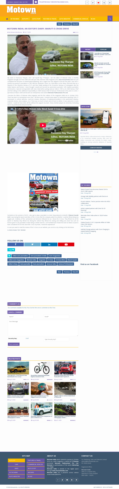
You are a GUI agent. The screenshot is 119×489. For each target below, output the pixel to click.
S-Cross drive (60, 260)
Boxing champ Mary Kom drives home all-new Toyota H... (64, 376)
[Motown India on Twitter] (92, 2)
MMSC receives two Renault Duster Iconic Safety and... (16, 396)
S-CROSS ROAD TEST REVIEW (16, 230)
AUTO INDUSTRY (64, 19)
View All (75, 24)
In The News (86, 185)
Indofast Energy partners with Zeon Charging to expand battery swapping (95, 230)
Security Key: (12, 338)
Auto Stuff (36, 19)
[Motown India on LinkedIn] (109, 2)
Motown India (31, 260)
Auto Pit (12, 460)
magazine (42, 260)
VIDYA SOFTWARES (107, 487)
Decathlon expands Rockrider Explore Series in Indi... (40, 376)
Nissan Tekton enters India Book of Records (64, 396)
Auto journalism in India (38, 256)
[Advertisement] (78, 10)
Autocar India (51, 264)
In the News (15, 19)
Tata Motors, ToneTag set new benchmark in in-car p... (17, 376)
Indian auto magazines (16, 260)
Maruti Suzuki (72, 260)
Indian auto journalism (20, 256)
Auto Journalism (38, 264)
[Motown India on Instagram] (104, 2)
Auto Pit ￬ (25, 19)
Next (59, 24)
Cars (16, 464)
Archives (31, 472)
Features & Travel (50, 19)
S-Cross (50, 260)
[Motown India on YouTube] (98, 2)
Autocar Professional (66, 264)
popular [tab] (103, 49)
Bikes (16, 468)
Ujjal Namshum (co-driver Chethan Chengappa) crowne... (18, 416)
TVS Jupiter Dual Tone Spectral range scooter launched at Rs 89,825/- (62, 2)
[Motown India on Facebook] (87, 2)
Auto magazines (54, 256)
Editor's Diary (13, 264)
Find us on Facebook (89, 264)
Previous (67, 24)
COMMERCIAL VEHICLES (80, 19)
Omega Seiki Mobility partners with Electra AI (94, 196)
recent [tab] (87, 49)
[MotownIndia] (23, 10)
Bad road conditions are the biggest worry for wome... (40, 396)
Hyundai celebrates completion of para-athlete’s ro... (41, 416)
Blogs (93, 19)
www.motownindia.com (66, 79)
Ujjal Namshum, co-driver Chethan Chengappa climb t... (65, 416)
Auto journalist (25, 264)
